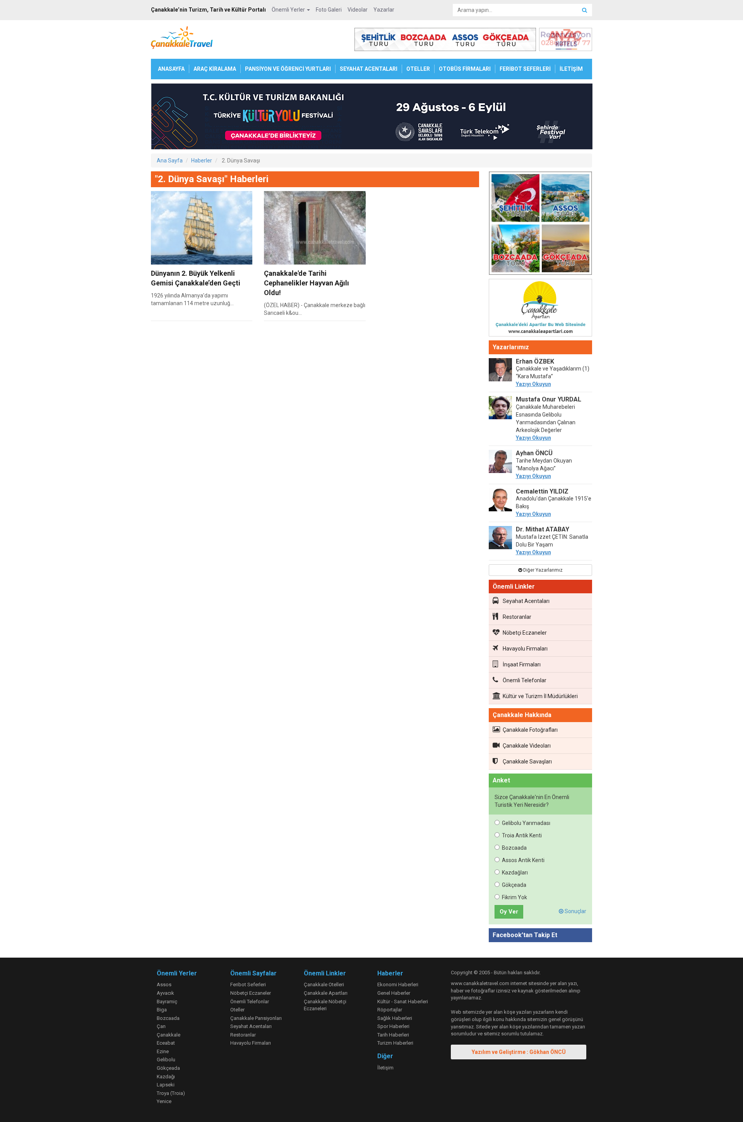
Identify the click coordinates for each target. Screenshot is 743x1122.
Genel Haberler (393, 993)
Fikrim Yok (514, 897)
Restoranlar (517, 617)
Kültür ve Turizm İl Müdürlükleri (540, 696)
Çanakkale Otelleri (324, 984)
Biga (162, 1010)
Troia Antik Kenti (522, 835)
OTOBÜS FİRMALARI (465, 69)
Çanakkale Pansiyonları (256, 1018)
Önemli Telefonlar (524, 680)
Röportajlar (389, 1010)
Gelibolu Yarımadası (526, 823)
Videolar (358, 10)
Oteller (237, 1010)
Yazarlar (383, 10)
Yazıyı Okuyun (533, 384)
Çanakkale (168, 1035)
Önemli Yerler (289, 10)
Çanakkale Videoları (527, 746)
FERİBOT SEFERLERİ (525, 69)
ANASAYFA (171, 69)
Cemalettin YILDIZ (542, 491)
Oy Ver (509, 911)
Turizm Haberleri (395, 1043)
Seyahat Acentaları (526, 601)
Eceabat (166, 1043)
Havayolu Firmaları (525, 649)
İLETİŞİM (571, 69)
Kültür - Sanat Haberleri (402, 1001)
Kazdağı (166, 1076)
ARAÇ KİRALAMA (214, 69)
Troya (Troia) (171, 1093)
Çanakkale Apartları (326, 993)
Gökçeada (514, 885)
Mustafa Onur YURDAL (548, 399)
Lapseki (166, 1085)
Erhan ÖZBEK (535, 361)
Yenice (164, 1101)
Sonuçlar (574, 911)
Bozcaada (514, 848)
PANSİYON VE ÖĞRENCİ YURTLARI (288, 69)
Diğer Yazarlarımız (542, 570)
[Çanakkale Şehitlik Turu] (540, 225)
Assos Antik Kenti (523, 860)
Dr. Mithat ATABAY (542, 529)
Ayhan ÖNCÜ (534, 453)
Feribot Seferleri (248, 984)
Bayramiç (167, 1001)
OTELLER (418, 69)
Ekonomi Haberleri (397, 984)
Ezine (163, 1051)
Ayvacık (165, 993)
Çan (161, 1026)
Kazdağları (515, 872)
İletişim (385, 1068)
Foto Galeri (329, 10)
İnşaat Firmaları (522, 664)
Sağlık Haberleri (394, 1018)
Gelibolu (166, 1059)
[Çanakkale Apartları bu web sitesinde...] (540, 309)
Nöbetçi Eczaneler (525, 633)
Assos (164, 984)
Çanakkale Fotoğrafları (530, 730)
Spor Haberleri (393, 1026)
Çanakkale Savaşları (527, 761)
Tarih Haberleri (393, 1035)
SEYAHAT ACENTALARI (368, 69)
